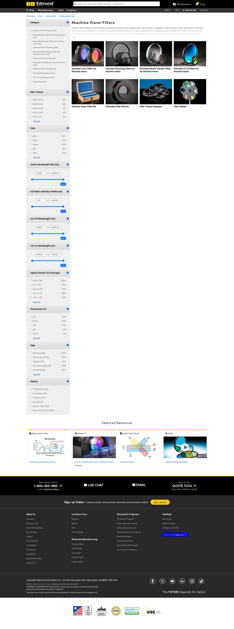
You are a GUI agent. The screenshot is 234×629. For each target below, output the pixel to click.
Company (71, 10)
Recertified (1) (38, 402)
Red (49, 148)
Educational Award (124, 536)
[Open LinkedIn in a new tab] (182, 582)
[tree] (45, 57)
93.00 (49, 321)
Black (49, 136)
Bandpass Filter (49, 353)
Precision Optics (78, 544)
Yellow (49, 144)
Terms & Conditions (59, 584)
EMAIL (141, 484)
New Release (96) (40, 393)
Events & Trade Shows (34, 527)
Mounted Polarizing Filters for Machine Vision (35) (48, 42)
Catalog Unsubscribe (170, 527)
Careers (29, 536)
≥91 (49, 317)
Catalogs (167, 519)
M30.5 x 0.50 (49, 104)
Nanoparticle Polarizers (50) (44, 58)
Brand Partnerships (34, 558)
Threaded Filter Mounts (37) (44, 73)
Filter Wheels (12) (39, 81)
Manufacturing (45, 10)
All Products (30, 16)
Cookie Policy (45, 584)
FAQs (74, 527)
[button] (191, 10)
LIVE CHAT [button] (95, 485)
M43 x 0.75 (49, 117)
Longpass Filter (49, 361)
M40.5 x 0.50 (49, 112)
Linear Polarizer (49, 370)
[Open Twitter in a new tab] (162, 582)
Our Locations (31, 532)
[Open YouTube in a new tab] (172, 582)
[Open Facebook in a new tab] (152, 582)
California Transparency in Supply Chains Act (44, 589)
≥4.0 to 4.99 (49, 280)
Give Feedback (77, 532)
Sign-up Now (160, 502)
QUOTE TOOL (182, 485)
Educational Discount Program (129, 532)
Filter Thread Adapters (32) (43, 77)
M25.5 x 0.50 (49, 99)
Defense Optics (77, 561)
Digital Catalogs (168, 523)
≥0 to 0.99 (49, 285)
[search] (116, 3)
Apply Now (174, 535)
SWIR (49, 153)
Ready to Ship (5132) (41, 406)
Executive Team (32, 523)
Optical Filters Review (176, 461)
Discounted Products (125, 541)
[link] (201, 2)
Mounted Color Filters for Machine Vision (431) (49, 36)
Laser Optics (76, 553)
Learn (61, 10)
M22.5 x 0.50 (49, 108)
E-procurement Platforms (127, 549)
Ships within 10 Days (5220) (43, 410)
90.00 (49, 333)
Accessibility (74, 584)
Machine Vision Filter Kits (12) (44, 68)
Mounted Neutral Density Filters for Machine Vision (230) (47, 53)
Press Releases (32, 541)
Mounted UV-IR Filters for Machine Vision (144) (49, 63)
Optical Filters (51, 16)
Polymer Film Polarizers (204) (44, 30)
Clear (49, 140)
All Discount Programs (125, 519)
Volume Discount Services (126, 527)
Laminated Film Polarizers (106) (45, 47)
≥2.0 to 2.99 (49, 297)
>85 (49, 325)
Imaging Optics (78, 557)
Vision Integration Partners (127, 523)
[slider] (32, 179)
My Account (183, 4)
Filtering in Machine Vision (42, 461)
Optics (40, 16)
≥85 (49, 329)
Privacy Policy (32, 584)
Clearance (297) (39, 397)
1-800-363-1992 (190, 10)
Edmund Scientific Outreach (127, 545)
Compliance (31, 549)
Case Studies (31, 545)
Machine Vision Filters (67, 16)
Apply (63, 184)
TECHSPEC (31, 554)
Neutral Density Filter (49, 357)
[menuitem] (33, 10)
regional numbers (51, 489)
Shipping (75, 519)
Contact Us (204, 10)
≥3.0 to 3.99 (49, 293)
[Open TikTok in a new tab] (201, 582)
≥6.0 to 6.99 (49, 289)
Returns (75, 523)
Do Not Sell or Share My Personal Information (79, 587)
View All (36, 121)
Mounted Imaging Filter (49, 365)
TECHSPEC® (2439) (40, 389)
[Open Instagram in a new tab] (192, 582)
